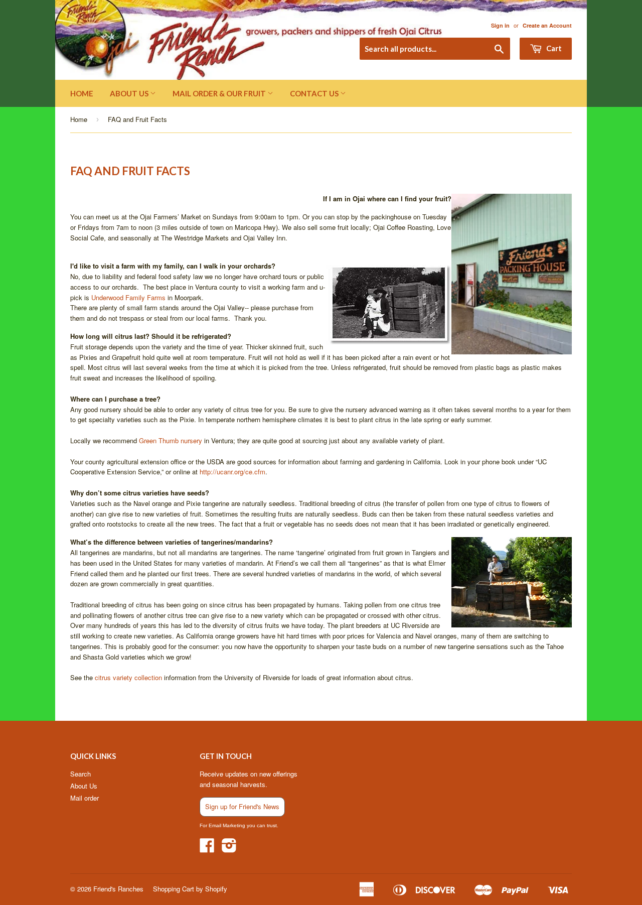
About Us (130, 93)
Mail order (84, 798)
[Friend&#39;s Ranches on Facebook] (207, 848)
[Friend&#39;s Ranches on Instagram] (229, 848)
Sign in (500, 25)
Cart (553, 48)
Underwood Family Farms (128, 297)
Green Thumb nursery (170, 440)
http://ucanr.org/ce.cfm (232, 471)
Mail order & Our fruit (220, 93)
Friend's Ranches (118, 888)
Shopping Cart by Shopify (190, 888)
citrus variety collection (127, 677)
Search (80, 774)
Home (81, 93)
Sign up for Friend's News (242, 806)
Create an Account (547, 25)
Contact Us (315, 93)
